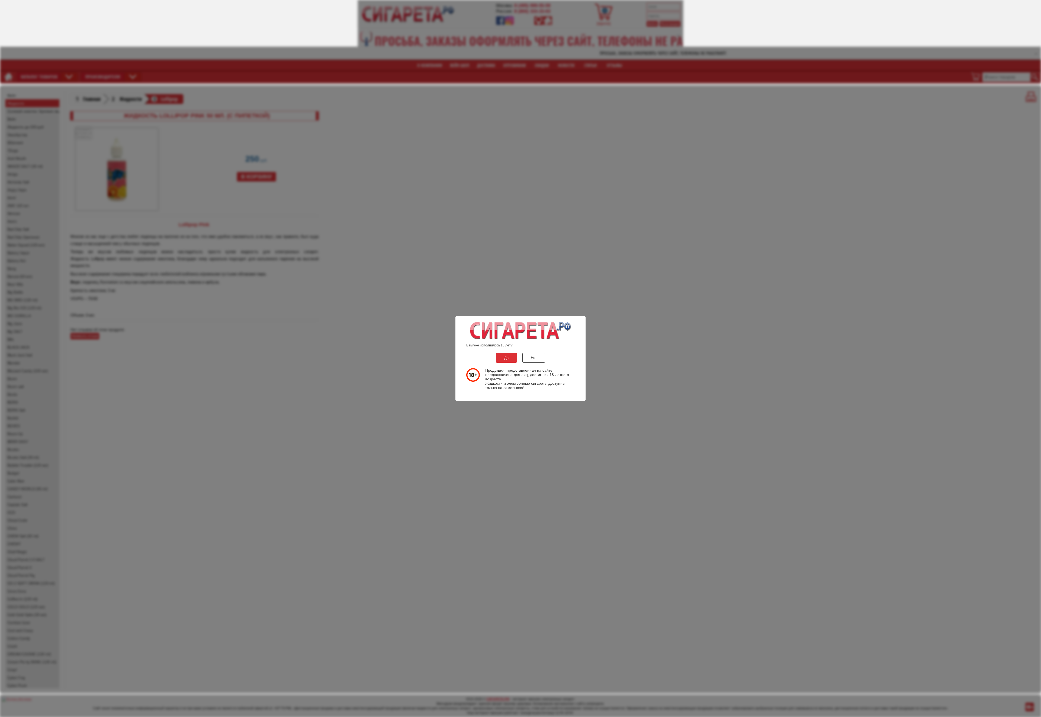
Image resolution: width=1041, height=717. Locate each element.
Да (506, 358)
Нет (534, 358)
